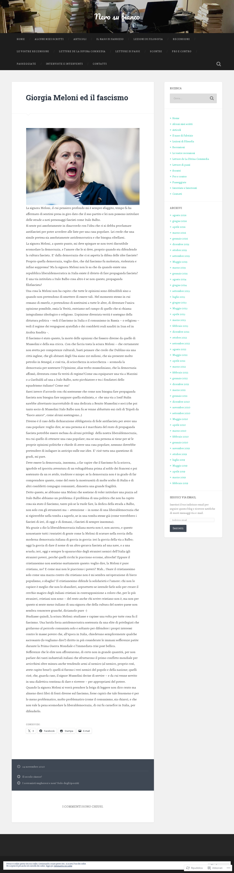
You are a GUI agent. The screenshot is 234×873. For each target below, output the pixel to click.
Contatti (100, 64)
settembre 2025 (181, 256)
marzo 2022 (179, 366)
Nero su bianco (117, 16)
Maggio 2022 (180, 355)
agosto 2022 (179, 349)
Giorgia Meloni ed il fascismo (77, 97)
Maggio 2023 (179, 308)
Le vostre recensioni (33, 51)
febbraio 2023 (180, 326)
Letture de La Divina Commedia (82, 51)
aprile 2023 (178, 314)
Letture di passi (127, 51)
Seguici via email (183, 497)
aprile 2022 (178, 361)
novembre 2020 (181, 407)
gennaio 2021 (179, 396)
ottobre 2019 (179, 454)
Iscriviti (178, 528)
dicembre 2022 (180, 332)
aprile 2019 (178, 471)
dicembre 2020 (181, 402)
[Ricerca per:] (193, 98)
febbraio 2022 (180, 372)
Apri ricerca (218, 64)
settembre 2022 (181, 343)
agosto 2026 (179, 215)
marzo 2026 (179, 233)
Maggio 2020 (180, 419)
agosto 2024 (179, 279)
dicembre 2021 (180, 384)
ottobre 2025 (179, 250)
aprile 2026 (179, 227)
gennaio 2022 (180, 378)
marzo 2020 (179, 431)
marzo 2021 (179, 390)
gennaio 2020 (180, 442)
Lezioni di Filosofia (148, 39)
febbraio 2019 (180, 483)
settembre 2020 (181, 413)
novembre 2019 (181, 448)
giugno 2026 (179, 221)
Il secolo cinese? (32, 777)
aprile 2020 (179, 425)
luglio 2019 (178, 460)
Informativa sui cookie (63, 865)
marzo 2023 (179, 320)
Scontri (156, 51)
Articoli (79, 39)
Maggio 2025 (179, 262)
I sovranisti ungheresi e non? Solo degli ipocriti (50, 783)
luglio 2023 (178, 297)
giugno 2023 (179, 302)
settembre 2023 (181, 291)
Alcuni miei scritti (49, 39)
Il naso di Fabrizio (110, 39)
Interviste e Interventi (64, 64)
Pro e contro (181, 51)
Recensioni (181, 39)
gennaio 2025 (180, 273)
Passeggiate (26, 64)
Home (21, 39)
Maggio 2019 (179, 465)
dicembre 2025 (180, 244)
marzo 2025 (179, 267)
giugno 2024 (179, 285)
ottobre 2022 (179, 337)
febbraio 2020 (180, 436)
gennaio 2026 (180, 238)
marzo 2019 (179, 477)
